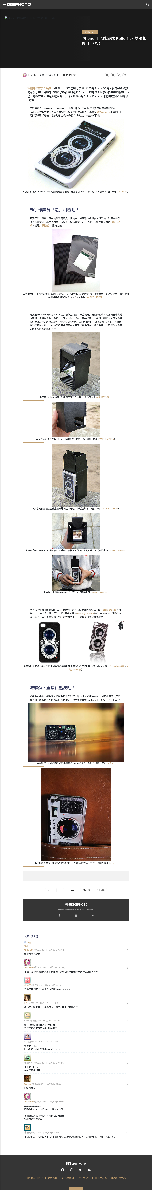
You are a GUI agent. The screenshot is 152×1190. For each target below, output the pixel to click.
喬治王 (27, 985)
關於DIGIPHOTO (34, 1178)
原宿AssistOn (103, 112)
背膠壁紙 (44, 225)
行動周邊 (100, 890)
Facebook (107, 75)
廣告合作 (52, 1178)
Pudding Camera (85, 613)
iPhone (72, 890)
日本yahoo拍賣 (116, 666)
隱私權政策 (84, 1178)
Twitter (119, 75)
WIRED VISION (94, 297)
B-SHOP (123, 191)
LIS (25, 1003)
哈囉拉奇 (28, 950)
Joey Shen (33, 75)
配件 (49, 890)
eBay (110, 763)
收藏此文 (71, 75)
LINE (113, 75)
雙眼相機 (86, 890)
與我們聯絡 (101, 1178)
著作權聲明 (68, 1178)
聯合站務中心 (118, 1178)
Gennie (27, 1084)
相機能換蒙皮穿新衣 (39, 88)
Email (124, 75)
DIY (60, 890)
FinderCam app (108, 609)
